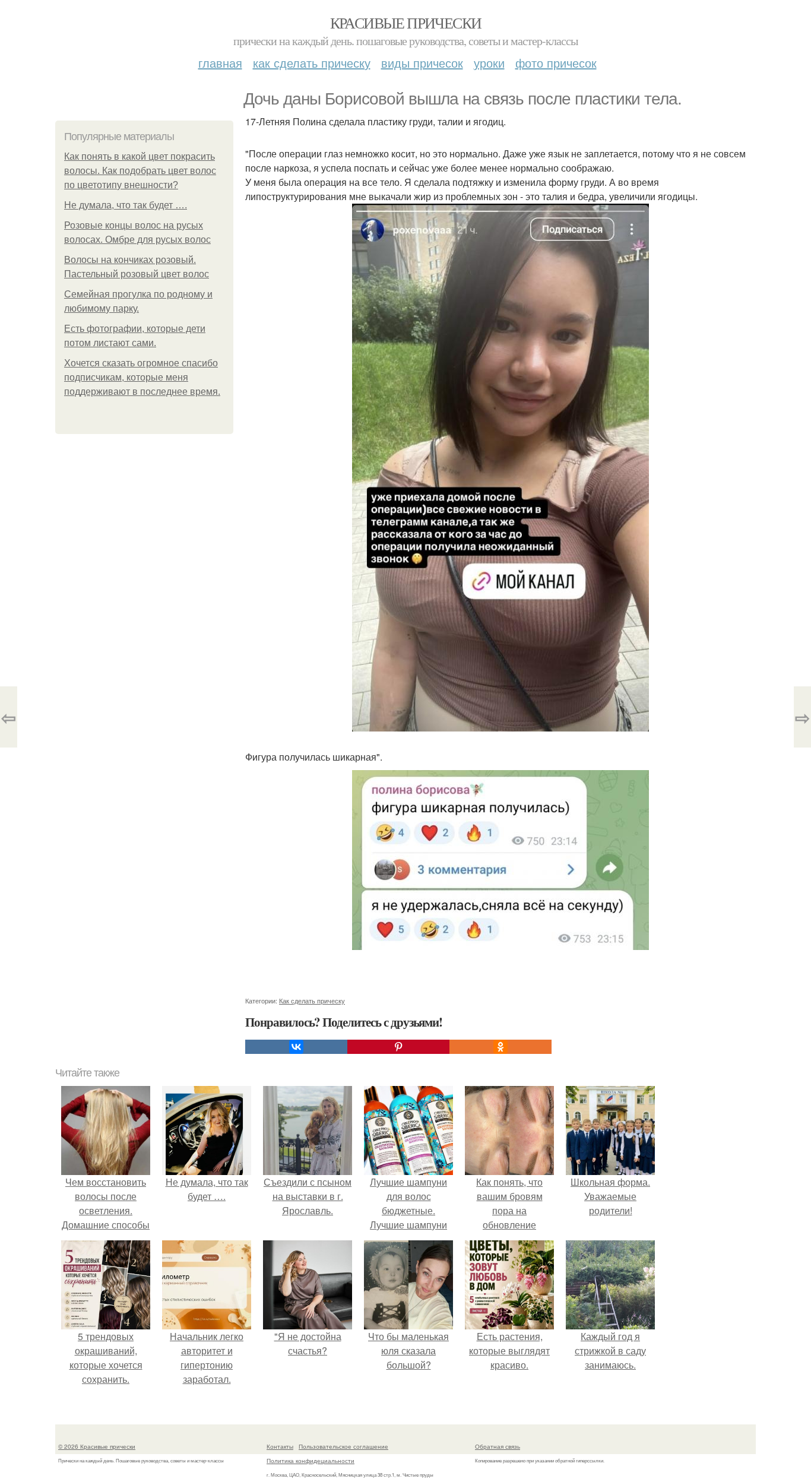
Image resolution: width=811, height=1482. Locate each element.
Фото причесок (556, 62)
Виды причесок (422, 62)
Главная (220, 62)
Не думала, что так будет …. (125, 205)
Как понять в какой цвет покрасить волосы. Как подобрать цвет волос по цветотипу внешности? (140, 170)
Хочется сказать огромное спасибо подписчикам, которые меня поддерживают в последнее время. (142, 377)
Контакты (280, 1446)
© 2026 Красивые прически (96, 1446)
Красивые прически (405, 22)
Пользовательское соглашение (343, 1446)
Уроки (489, 62)
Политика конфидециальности (310, 1460)
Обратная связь (497, 1446)
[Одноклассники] (500, 1047)
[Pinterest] (398, 1047)
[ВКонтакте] (296, 1047)
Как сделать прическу (311, 62)
